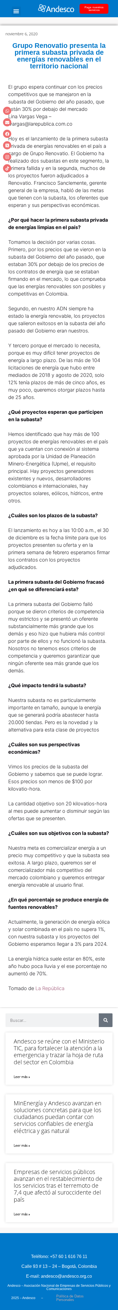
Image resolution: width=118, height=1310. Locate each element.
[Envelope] (7, 122)
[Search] (106, 1020)
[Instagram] (7, 157)
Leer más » (22, 1076)
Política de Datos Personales (70, 1298)
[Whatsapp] (7, 111)
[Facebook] (7, 134)
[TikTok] (7, 168)
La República (49, 988)
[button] (16, 11)
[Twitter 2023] (7, 145)
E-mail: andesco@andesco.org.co (59, 1276)
